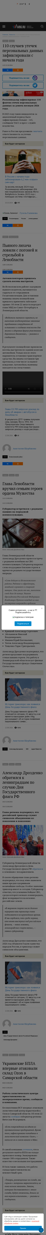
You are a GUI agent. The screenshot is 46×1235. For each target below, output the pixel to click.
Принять (23, 1228)
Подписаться (23, 624)
